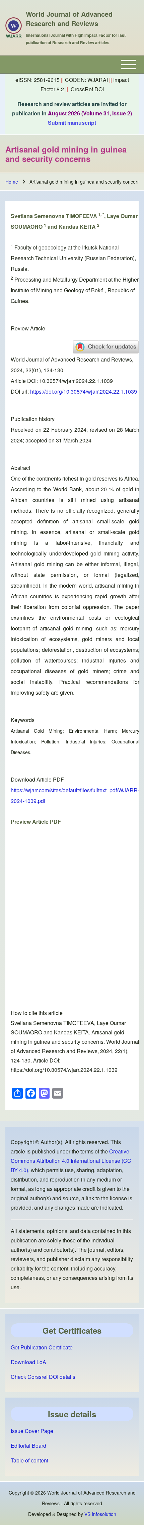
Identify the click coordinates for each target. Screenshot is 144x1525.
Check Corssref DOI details (43, 1377)
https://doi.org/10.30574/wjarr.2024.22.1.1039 (83, 391)
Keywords (22, 720)
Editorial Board (28, 1445)
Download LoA (28, 1362)
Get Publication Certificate (42, 1347)
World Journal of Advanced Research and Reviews (69, 18)
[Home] (13, 27)
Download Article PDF (37, 779)
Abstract (20, 468)
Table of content (29, 1460)
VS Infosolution (100, 1514)
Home (11, 181)
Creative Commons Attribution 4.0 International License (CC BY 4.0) (71, 1160)
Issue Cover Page (32, 1431)
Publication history (33, 419)
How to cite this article (37, 1013)
